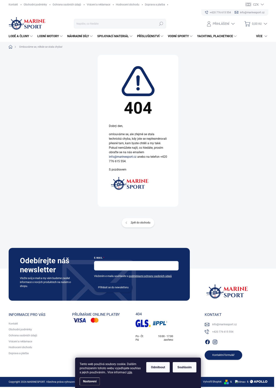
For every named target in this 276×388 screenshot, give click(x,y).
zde (129, 372)
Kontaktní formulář (223, 354)
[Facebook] (207, 341)
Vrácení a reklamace (98, 4)
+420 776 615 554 (222, 331)
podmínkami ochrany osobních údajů (150, 276)
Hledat (161, 23)
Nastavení (90, 381)
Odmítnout (158, 367)
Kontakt (13, 4)
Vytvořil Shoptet (212, 381)
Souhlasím (184, 367)
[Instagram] (215, 341)
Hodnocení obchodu (127, 4)
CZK (256, 4)
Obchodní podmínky (35, 4)
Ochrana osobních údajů (67, 4)
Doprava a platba (155, 4)
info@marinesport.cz (122, 157)
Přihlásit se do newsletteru (113, 287)
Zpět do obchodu (140, 222)
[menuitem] (21, 36)
